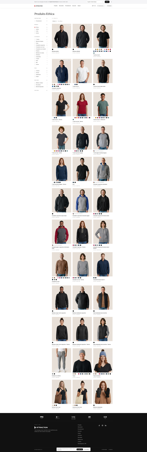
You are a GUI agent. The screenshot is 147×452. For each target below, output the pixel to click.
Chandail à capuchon (56, 88)
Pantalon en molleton (56, 375)
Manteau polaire (55, 51)
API (85, 443)
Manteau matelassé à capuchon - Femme (81, 344)
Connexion (109, 5)
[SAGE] (73, 417)
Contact (79, 441)
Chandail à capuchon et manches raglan (81, 215)
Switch (107, 1)
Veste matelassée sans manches (100, 313)
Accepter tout (79, 449)
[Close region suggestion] (111, 2)
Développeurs (81, 443)
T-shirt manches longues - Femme (59, 184)
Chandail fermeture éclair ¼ (99, 279)
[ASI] (89, 417)
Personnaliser (86, 449)
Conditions (111, 449)
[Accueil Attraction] (38, 6)
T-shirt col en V (76, 86)
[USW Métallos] (105, 417)
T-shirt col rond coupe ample (99, 86)
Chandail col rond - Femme (78, 279)
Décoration (61, 5)
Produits (55, 5)
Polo (73, 184)
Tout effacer (60, 21)
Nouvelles (80, 437)
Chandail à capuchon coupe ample (59, 215)
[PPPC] (57, 417)
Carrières (80, 435)
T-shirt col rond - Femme (78, 121)
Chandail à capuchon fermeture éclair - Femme (101, 248)
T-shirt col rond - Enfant (57, 152)
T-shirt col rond (96, 55)
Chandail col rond (55, 281)
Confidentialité (104, 449)
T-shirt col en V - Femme (57, 119)
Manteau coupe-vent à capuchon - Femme (61, 344)
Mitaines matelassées (97, 407)
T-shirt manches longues (78, 152)
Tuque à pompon (96, 375)
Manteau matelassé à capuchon (79, 313)
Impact (79, 5)
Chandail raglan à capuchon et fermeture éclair (60, 248)
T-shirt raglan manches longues (99, 152)
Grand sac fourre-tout (77, 407)
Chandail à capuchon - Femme (79, 247)
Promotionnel (68, 5)
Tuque (74, 375)
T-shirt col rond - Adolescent (99, 119)
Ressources (80, 439)
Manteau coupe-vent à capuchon (59, 313)
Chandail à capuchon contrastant (100, 184)
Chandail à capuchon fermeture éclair (101, 215)
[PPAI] (41, 417)
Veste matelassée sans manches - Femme (102, 344)
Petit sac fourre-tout (56, 407)
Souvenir (74, 5)
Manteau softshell (76, 51)
